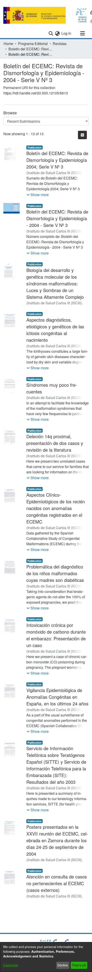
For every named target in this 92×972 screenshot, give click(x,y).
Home (8, 43)
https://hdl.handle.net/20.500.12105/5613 (35, 93)
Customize (10, 965)
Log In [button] (66, 33)
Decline (62, 965)
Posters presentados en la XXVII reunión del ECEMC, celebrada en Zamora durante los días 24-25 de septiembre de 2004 (57, 840)
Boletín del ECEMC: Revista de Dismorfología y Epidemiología (30, 48)
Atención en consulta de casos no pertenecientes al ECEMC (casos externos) (56, 883)
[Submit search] (51, 33)
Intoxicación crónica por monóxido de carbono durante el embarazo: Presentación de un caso (56, 635)
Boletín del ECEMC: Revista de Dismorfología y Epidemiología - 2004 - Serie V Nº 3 (57, 218)
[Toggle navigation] (82, 33)
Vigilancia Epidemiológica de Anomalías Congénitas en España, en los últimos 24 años (57, 697)
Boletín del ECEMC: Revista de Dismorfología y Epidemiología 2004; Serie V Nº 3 (57, 160)
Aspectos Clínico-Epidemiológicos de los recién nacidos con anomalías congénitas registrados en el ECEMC (55, 508)
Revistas (60, 43)
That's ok (79, 965)
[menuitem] (57, 33)
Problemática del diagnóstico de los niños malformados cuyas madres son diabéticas (55, 573)
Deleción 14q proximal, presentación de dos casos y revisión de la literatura (54, 443)
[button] (37, 195)
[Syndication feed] (82, 135)
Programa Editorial (33, 43)
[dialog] (46, 957)
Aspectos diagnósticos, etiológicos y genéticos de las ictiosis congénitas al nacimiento (55, 329)
